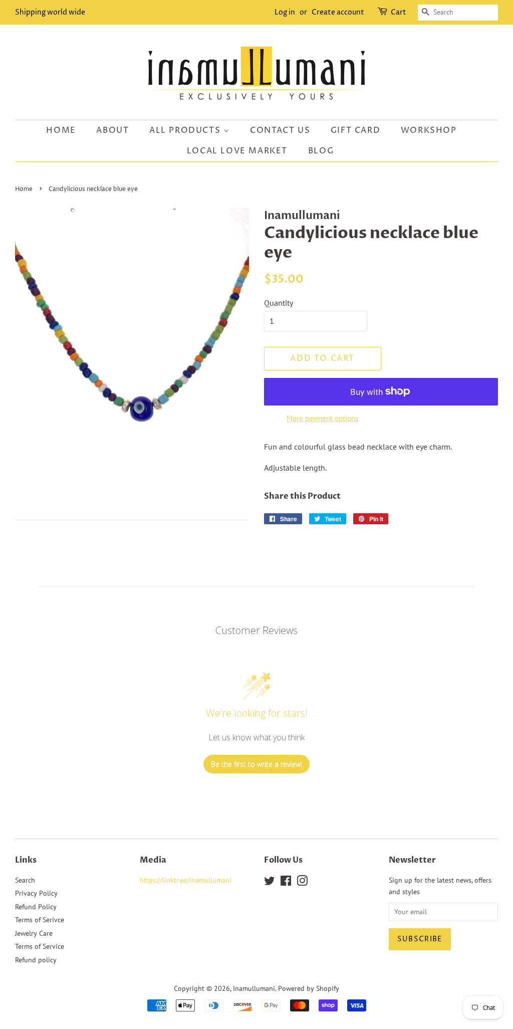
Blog (321, 150)
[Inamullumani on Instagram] (302, 882)
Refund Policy (36, 906)
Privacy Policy (36, 893)
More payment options (322, 418)
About (112, 130)
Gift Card (355, 130)
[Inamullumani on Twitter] (269, 882)
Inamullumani (254, 988)
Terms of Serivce (39, 919)
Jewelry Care (34, 933)
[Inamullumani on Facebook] (286, 882)
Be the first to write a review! (256, 764)
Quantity (278, 303)
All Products (186, 130)
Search (25, 880)
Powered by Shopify (308, 988)
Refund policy (36, 959)
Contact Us (280, 130)
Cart (398, 12)
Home (61, 130)
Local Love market (237, 150)
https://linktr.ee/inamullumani (185, 880)
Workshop (429, 130)
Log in (285, 12)
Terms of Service (39, 946)
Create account (338, 12)
